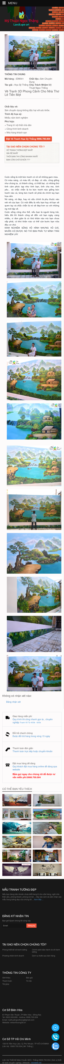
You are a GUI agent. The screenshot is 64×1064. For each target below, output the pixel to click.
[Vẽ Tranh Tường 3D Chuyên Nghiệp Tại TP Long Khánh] (47, 814)
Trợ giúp (5, 984)
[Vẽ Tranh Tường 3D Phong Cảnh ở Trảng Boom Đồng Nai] (16, 814)
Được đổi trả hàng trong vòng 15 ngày (31, 736)
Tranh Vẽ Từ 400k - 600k (30, 723)
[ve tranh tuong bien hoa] (47, 870)
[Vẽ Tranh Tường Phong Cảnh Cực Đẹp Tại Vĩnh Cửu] (47, 800)
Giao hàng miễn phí (22, 716)
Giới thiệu (6, 977)
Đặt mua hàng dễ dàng (24, 763)
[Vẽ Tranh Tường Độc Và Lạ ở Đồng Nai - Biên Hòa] (16, 842)
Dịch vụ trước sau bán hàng (43, 955)
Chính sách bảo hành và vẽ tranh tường (46, 950)
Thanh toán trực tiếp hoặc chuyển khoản (33, 751)
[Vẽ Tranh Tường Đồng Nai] (47, 856)
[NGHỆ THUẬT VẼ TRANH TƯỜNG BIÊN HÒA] (16, 828)
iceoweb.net (36, 1062)
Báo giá (29, 977)
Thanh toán (7, 980)
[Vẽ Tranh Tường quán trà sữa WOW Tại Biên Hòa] (16, 856)
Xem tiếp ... (38, 899)
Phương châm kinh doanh (13, 955)
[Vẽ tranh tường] (21, 19)
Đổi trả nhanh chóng (23, 733)
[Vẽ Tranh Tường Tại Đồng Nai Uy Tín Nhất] (47, 842)
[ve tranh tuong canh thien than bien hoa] (16, 870)
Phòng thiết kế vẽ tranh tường (14, 949)
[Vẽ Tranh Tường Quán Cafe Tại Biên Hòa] (16, 800)
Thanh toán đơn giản (23, 748)
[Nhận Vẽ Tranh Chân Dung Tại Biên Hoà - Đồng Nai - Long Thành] (47, 828)
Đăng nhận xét (13, 701)
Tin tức (29, 980)
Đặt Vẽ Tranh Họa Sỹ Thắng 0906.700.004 (28, 138)
